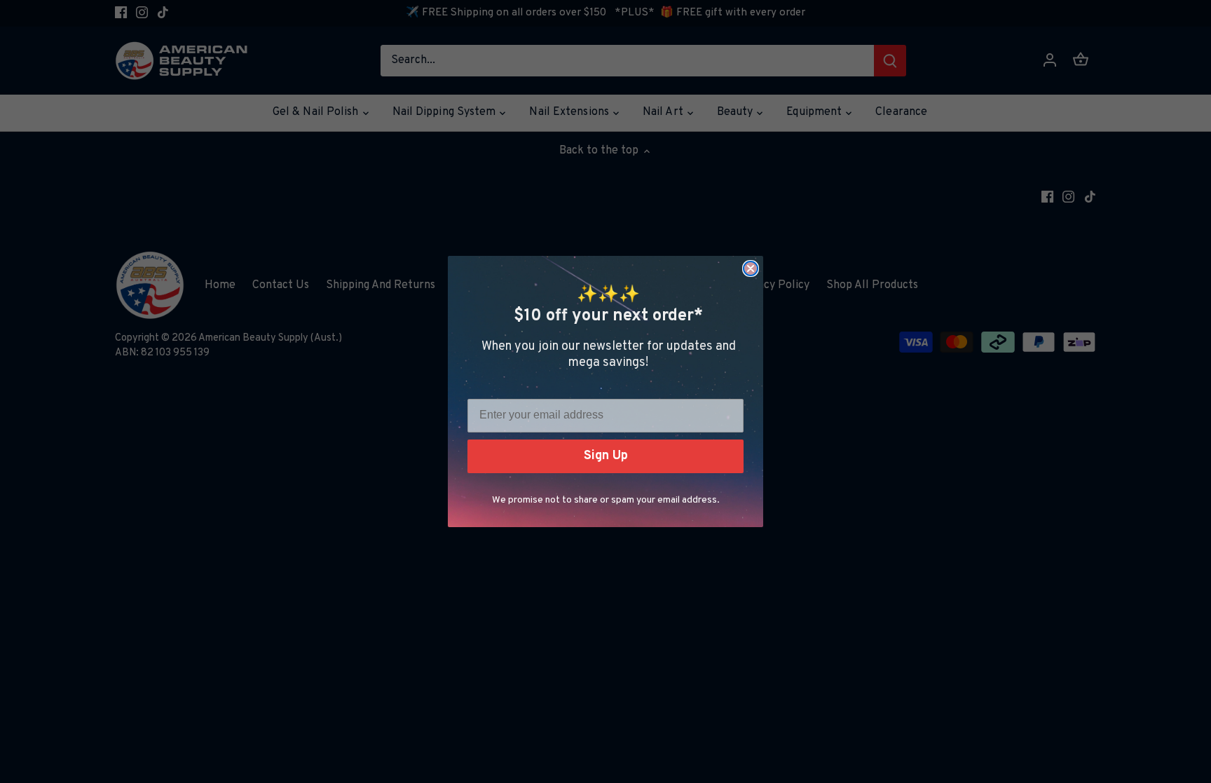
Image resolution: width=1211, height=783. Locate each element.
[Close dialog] (751, 268)
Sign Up (606, 456)
